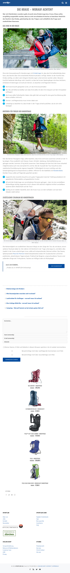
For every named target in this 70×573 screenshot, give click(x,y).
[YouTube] (12, 495)
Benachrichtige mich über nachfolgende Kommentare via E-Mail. (42, 351)
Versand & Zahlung (8, 546)
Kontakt (5, 521)
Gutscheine (39, 523)
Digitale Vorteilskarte (42, 517)
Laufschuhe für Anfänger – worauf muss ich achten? (24, 298)
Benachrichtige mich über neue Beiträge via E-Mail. (38, 355)
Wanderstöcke (58, 170)
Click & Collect (40, 550)
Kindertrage (37, 73)
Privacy (5, 554)
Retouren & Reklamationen (10, 548)
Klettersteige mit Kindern (15, 289)
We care (38, 552)
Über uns (5, 517)
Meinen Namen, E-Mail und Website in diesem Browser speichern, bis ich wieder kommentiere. (35, 347)
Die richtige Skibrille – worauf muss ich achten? (22, 303)
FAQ (37, 525)
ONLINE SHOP (41, 566)
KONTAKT (48, 566)
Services (38, 548)
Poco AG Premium (19, 254)
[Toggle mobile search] (63, 3)
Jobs (4, 519)
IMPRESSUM (55, 566)
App (37, 519)
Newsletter (6, 523)
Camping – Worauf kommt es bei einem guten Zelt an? (24, 308)
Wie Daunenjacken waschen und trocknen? (20, 293)
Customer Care (7, 550)
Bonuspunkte (40, 521)
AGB (4, 552)
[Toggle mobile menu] (66, 3)
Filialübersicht (40, 546)
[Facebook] (6, 495)
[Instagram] (14, 495)
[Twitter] (9, 495)
